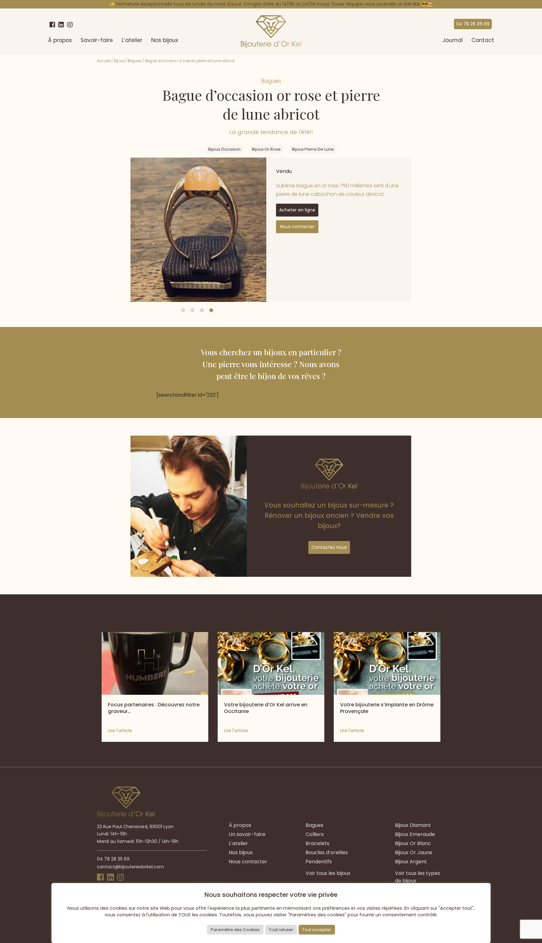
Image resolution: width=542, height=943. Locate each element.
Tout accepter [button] (316, 930)
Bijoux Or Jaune (413, 852)
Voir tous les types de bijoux (417, 877)
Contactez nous (329, 547)
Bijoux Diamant (413, 825)
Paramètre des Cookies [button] (235, 930)
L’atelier (132, 40)
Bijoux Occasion (224, 149)
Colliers (315, 834)
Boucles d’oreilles (327, 852)
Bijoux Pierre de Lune (313, 149)
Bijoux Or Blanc (413, 843)
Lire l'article (120, 730)
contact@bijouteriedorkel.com (130, 867)
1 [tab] (183, 310)
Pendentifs (319, 861)
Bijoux (119, 60)
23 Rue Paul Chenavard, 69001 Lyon (135, 826)
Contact (482, 40)
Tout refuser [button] (281, 930)
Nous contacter (297, 226)
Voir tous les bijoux (328, 873)
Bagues (134, 60)
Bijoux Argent (411, 861)
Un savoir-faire (247, 834)
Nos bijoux (164, 40)
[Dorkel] (271, 31)
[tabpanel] (198, 230)
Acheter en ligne (297, 210)
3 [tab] (202, 310)
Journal (453, 40)
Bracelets (317, 843)
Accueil (103, 60)
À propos (60, 40)
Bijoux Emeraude (415, 834)
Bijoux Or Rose (266, 149)
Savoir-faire (97, 40)
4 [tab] (211, 310)
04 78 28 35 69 (473, 23)
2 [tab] (192, 310)
